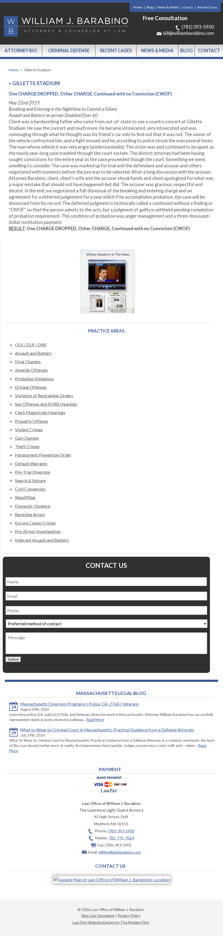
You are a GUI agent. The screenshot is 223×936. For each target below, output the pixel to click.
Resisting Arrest (30, 514)
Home (137, 7)
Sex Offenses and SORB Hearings (46, 404)
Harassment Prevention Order (43, 454)
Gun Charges (27, 438)
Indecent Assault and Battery (42, 540)
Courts (188, 7)
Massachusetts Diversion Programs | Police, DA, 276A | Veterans (79, 703)
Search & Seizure (30, 480)
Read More (95, 720)
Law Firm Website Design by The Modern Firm (111, 922)
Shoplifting (25, 497)
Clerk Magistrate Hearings (40, 412)
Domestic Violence (32, 506)
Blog (150, 7)
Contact (209, 50)
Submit (13, 659)
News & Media (168, 7)
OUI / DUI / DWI (31, 344)
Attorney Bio (21, 50)
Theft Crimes (27, 446)
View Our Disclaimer (97, 915)
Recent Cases (207, 7)
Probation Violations (34, 378)
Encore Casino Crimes (35, 522)
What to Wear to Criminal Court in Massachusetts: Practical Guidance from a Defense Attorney (107, 729)
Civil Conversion (30, 488)
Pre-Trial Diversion (32, 472)
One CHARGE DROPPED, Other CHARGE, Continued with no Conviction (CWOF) (91, 94)
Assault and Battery (33, 353)
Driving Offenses (31, 387)
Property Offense (31, 421)
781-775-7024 (121, 838)
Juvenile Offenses (31, 369)
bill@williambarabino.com (188, 33)
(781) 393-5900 (198, 27)
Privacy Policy (129, 915)
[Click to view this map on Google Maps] (112, 879)
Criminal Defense (68, 50)
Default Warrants (31, 463)
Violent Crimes (29, 429)
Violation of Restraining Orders (44, 395)
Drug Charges (28, 361)
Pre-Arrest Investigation (37, 531)
